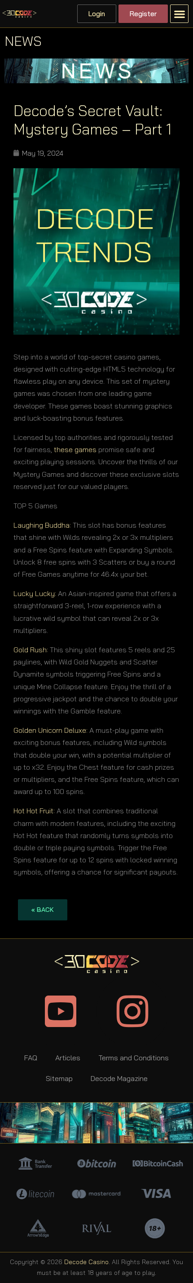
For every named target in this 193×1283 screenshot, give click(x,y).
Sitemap (59, 1078)
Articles (67, 1057)
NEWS (23, 40)
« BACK (42, 910)
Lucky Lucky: (34, 593)
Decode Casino (86, 1262)
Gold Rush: (30, 649)
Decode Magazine (119, 1078)
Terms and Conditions (133, 1057)
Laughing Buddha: (42, 524)
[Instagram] (132, 1011)
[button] (179, 13)
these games (75, 449)
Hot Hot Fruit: (34, 810)
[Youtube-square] (60, 1011)
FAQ (30, 1057)
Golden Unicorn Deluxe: (50, 730)
